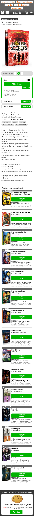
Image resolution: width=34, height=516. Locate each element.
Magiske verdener (8, 124)
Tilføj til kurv (17, 84)
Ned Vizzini (18, 25)
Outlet (12, 2)
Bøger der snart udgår (24, 2)
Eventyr (15, 122)
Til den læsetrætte (21, 124)
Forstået (16, 512)
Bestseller (9, 5)
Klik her (4, 507)
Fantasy (22, 122)
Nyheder (5, 2)
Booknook (24, 5)
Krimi (17, 5)
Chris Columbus (6, 25)
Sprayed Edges (17, 8)
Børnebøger (6, 122)
